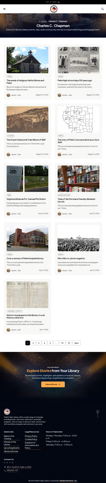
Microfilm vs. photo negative (71, 258)
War (9, 195)
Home (44, 21)
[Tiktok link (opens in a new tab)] (12, 462)
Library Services (11, 451)
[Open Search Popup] (102, 9)
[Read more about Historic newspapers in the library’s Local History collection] (27, 295)
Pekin (10, 76)
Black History (64, 195)
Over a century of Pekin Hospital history (25, 258)
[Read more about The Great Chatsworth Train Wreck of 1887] (27, 119)
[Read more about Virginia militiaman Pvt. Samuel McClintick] (27, 178)
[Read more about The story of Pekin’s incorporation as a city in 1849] (78, 119)
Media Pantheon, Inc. (69, 481)
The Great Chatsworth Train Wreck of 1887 (26, 140)
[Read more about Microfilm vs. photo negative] (78, 238)
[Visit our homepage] (7, 412)
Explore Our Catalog (9, 437)
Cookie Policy (31, 439)
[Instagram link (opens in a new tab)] (7, 462)
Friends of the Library (10, 443)
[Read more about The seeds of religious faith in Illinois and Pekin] (27, 60)
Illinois (11, 136)
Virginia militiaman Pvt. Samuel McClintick (26, 199)
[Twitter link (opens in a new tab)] (9, 462)
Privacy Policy (31, 436)
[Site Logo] (54, 9)
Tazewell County (15, 311)
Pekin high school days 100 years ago (75, 80)
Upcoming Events (11, 448)
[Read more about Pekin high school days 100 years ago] (78, 60)
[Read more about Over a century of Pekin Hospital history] (27, 238)
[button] (4, 9)
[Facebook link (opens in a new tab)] (4, 462)
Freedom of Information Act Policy (32, 445)
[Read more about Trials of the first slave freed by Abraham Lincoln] (78, 178)
